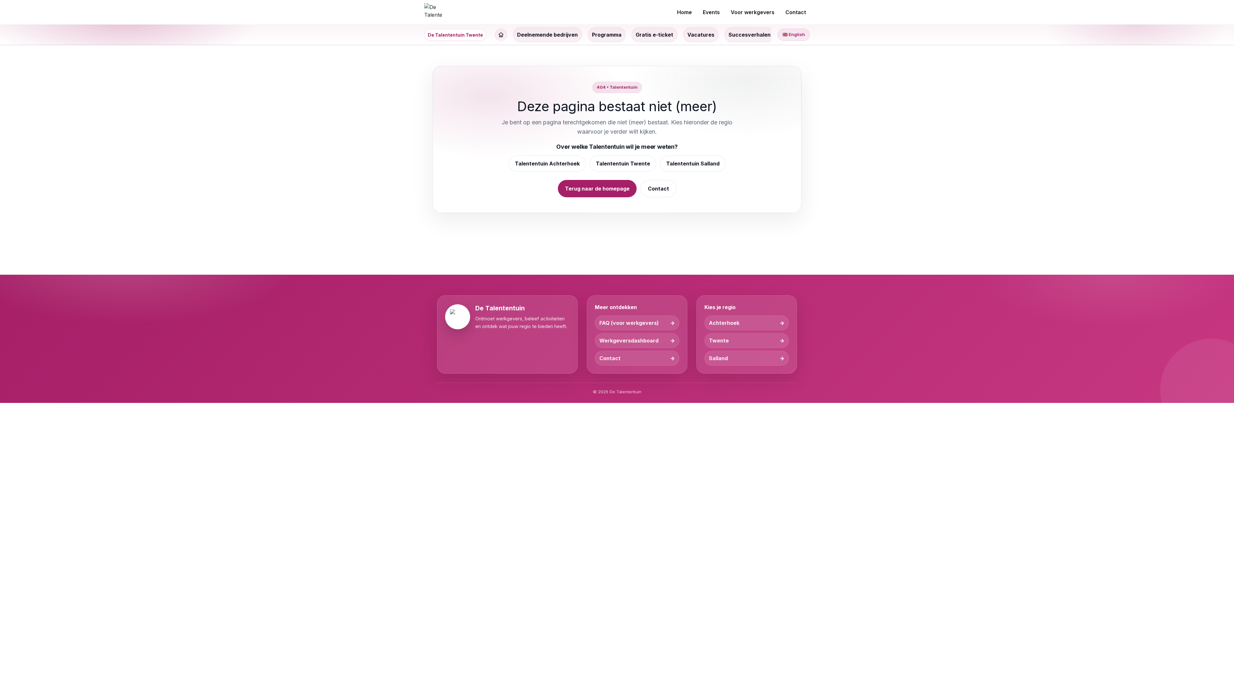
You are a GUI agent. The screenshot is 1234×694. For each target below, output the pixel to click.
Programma (606, 34)
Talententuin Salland (693, 163)
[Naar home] (433, 12)
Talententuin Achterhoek (547, 163)
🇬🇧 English (793, 34)
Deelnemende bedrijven (547, 34)
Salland (718, 358)
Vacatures (700, 34)
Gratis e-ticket (654, 34)
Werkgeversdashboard (628, 340)
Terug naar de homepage (597, 188)
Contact (658, 188)
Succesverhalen (750, 34)
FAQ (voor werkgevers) (629, 323)
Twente (719, 340)
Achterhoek (724, 323)
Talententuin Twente (623, 163)
